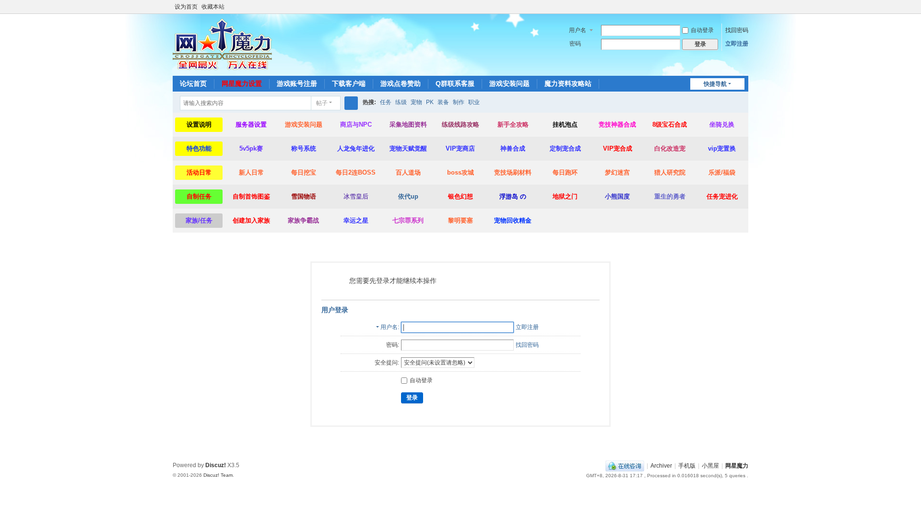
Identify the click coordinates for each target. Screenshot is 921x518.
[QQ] (624, 465)
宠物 (416, 102)
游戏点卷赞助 (400, 83)
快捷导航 (715, 84)
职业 (474, 102)
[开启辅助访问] (734, 6)
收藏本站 (212, 6)
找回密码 (736, 30)
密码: (392, 344)
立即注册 (736, 43)
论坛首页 (193, 83)
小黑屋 (710, 465)
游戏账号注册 (297, 83)
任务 (385, 102)
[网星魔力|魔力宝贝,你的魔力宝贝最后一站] (222, 44)
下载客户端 (349, 83)
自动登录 (702, 30)
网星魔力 (736, 465)
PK (430, 102)
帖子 (322, 103)
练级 (401, 102)
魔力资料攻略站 (567, 83)
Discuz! (215, 465)
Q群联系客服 (455, 83)
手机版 (687, 465)
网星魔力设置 (242, 83)
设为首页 (186, 6)
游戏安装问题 (509, 83)
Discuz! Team (218, 475)
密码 (575, 43)
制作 (458, 102)
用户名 (577, 30)
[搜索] (351, 103)
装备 (443, 102)
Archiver (661, 465)
